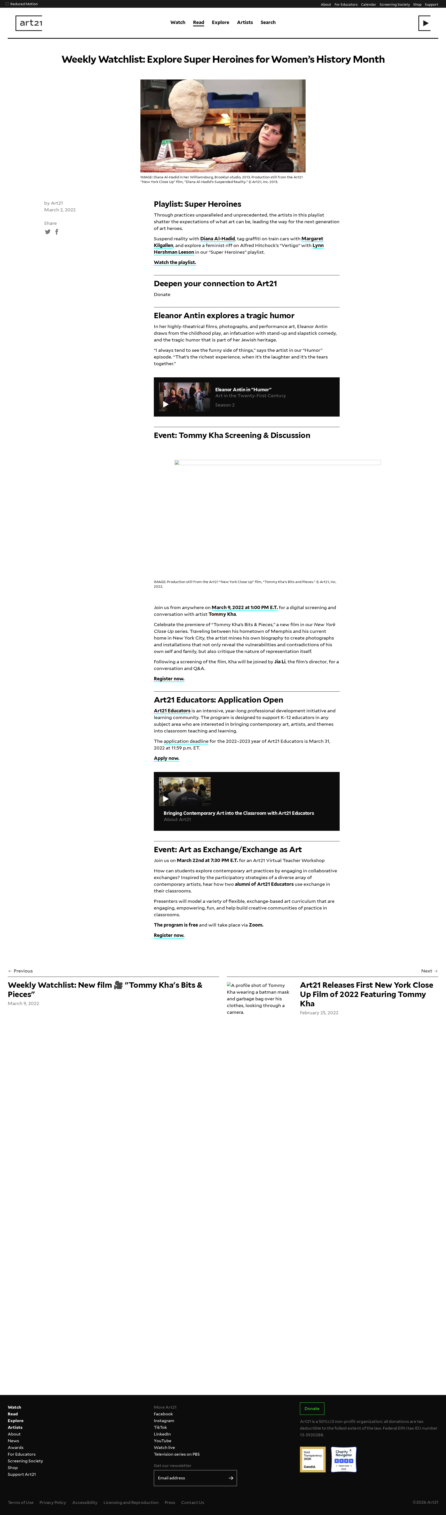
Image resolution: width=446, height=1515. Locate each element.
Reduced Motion (24, 3)
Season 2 (225, 405)
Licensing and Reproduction (131, 1502)
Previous (23, 971)
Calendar (368, 4)
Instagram (164, 1420)
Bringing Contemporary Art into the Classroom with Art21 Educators (239, 813)
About (326, 4)
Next (426, 971)
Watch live (164, 1447)
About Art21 (177, 819)
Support (431, 4)
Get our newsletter (173, 1465)
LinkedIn (162, 1434)
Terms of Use (21, 1502)
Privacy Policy (52, 1502)
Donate (162, 294)
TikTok (160, 1427)
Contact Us (192, 1502)
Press (170, 1502)
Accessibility (85, 1502)
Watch (177, 22)
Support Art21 (22, 1474)
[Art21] (28, 23)
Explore (220, 22)
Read (198, 22)
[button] (424, 23)
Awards (15, 1447)
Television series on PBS (177, 1454)
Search (268, 22)
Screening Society (395, 4)
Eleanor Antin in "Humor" (243, 389)
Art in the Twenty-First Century (250, 395)
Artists (245, 22)
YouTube (162, 1440)
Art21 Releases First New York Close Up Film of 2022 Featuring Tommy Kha (366, 994)
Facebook (163, 1414)
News (13, 1440)
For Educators (346, 4)
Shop (417, 4)
